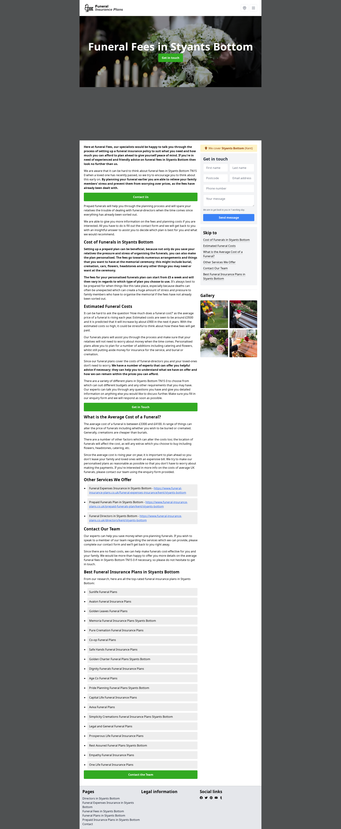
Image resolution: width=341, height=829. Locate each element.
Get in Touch (141, 407)
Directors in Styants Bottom (101, 798)
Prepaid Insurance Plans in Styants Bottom (111, 820)
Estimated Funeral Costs (219, 246)
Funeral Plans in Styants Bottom (103, 815)
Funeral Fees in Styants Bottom (103, 811)
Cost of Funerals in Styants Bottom (226, 240)
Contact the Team (140, 775)
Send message (229, 218)
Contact (87, 824)
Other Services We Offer (219, 262)
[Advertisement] (186, 114)
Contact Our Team (215, 268)
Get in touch (170, 58)
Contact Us (140, 197)
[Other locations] (244, 8)
